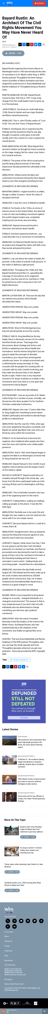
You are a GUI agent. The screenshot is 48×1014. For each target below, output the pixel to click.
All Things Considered (19, 660)
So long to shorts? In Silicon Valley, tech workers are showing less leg (31, 850)
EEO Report (8, 979)
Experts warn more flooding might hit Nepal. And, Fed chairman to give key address (31, 829)
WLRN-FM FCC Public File (13, 971)
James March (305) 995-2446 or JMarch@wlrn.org (22, 988)
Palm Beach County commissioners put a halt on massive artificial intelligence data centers (32, 781)
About (6, 936)
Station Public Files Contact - (14, 984)
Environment (22, 736)
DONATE (40, 3)
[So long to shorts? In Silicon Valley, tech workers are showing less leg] (11, 851)
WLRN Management (11, 990)
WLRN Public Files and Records (15, 975)
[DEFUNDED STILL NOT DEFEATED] (24, 701)
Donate (7, 946)
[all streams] (45, 1011)
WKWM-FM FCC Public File (13, 972)
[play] (3, 1011)
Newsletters (8, 960)
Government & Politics (26, 756)
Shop (6, 956)
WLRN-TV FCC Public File (13, 969)
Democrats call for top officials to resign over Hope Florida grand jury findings (31, 798)
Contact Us (8, 941)
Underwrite (8, 951)
